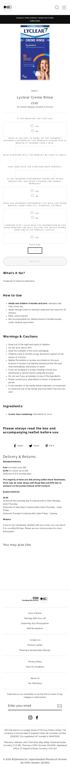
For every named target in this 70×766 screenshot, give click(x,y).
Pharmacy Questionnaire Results (35, 650)
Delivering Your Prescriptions (35, 623)
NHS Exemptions (35, 628)
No (37, 131)
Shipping (31, 107)
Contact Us (35, 640)
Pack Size (35, 245)
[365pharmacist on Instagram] (30, 718)
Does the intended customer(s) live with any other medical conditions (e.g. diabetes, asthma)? (35, 204)
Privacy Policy (35, 662)
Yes (37, 126)
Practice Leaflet (34, 645)
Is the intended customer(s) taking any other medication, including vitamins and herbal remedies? (35, 181)
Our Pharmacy (35, 683)
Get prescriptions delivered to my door (35, 743)
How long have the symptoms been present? (35, 167)
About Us (35, 678)
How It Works (34, 613)
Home (34, 91)
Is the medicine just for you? (35, 118)
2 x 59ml (35, 250)
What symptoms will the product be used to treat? (35, 155)
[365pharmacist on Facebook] (37, 718)
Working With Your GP (35, 618)
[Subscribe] (59, 706)
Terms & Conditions (35, 667)
